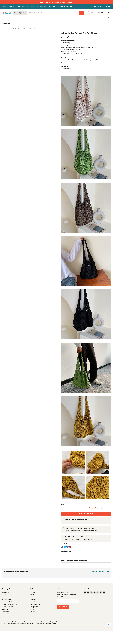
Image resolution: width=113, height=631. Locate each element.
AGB (12, 622)
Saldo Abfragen (41, 6)
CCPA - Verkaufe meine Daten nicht (12, 624)
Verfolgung (25, 6)
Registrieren (63, 607)
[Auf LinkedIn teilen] (67, 547)
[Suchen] (81, 13)
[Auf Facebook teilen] (62, 547)
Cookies (58, 622)
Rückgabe (33, 6)
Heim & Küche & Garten (43, 18)
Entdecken (94, 18)
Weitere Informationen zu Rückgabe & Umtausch (81, 531)
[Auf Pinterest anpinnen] (70, 547)
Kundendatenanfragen (47, 622)
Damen (13, 18)
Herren (21, 18)
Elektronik (85, 18)
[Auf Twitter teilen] (65, 547)
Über (109, 18)
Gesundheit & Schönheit (58, 18)
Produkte (11, 6)
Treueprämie (51, 6)
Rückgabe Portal (51, 624)
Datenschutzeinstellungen (31, 622)
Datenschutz (18, 622)
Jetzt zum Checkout (86, 514)
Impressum (5, 622)
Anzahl (63, 504)
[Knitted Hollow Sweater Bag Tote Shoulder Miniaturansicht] (5, 36)
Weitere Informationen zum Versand (77, 522)
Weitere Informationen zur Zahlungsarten (78, 539)
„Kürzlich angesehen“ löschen (100, 571)
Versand (17, 6)
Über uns (4, 6)
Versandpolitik (40, 624)
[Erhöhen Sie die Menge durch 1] (76, 508)
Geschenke (5, 18)
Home (4, 29)
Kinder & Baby (29, 18)
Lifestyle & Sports (73, 18)
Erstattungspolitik (29, 624)
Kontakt (66, 6)
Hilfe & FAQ (60, 6)
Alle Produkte (6, 23)
